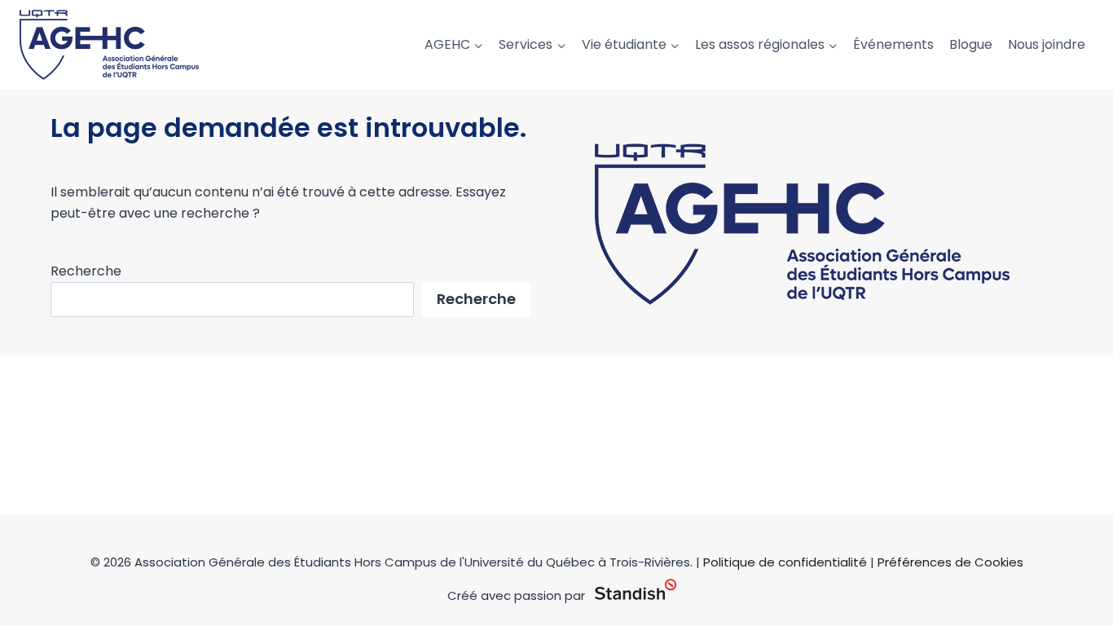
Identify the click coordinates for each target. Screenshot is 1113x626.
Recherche (86, 271)
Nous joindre (1046, 44)
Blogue (970, 44)
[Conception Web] (635, 590)
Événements (893, 44)
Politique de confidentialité (785, 562)
